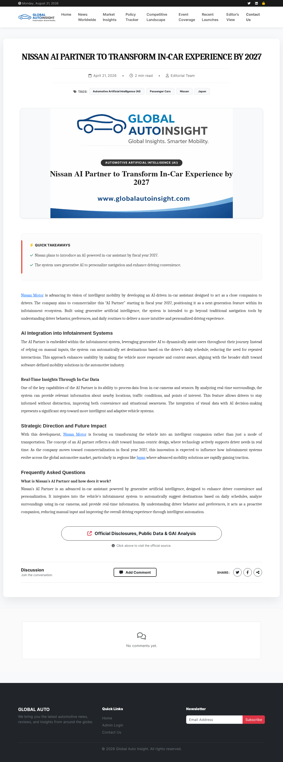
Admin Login (112, 725)
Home (66, 14)
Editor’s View (232, 17)
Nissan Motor (32, 295)
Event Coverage (187, 17)
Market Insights (110, 17)
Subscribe (253, 719)
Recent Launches (210, 17)
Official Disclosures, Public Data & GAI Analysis (145, 533)
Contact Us (253, 17)
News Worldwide (87, 17)
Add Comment (138, 572)
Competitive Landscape (157, 17)
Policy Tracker (132, 17)
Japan (141, 457)
